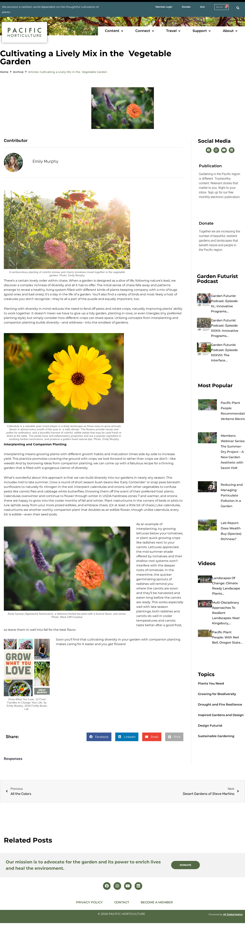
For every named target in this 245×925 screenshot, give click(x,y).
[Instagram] (216, 150)
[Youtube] (224, 150)
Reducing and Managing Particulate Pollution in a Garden (232, 495)
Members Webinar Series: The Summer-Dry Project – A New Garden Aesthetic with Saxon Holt (233, 452)
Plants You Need (211, 683)
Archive (18, 72)
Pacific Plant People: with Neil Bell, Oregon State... (227, 637)
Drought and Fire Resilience (220, 704)
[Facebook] (209, 150)
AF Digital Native (233, 914)
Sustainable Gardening (216, 736)
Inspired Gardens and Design (221, 715)
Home (4, 72)
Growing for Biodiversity (217, 694)
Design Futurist (210, 725)
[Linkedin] (231, 150)
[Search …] (238, 8)
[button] (114, 30)
